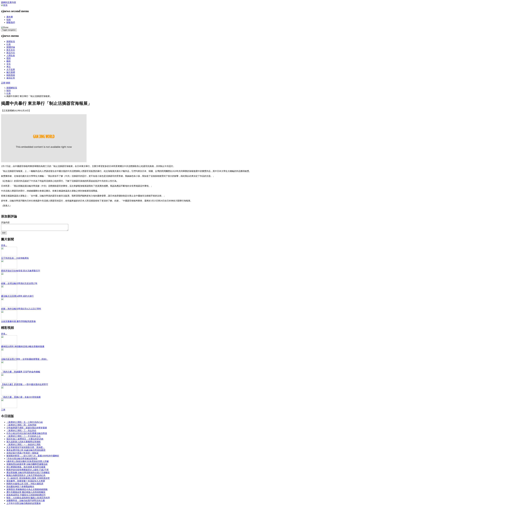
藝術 (8, 61)
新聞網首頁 (11, 88)
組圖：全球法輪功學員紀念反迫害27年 (19, 283)
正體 (3, 83)
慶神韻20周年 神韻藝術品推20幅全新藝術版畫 (22, 346)
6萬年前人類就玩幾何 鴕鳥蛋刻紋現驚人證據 (27, 461)
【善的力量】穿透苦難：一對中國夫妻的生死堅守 (24, 384)
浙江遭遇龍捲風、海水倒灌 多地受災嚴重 (25, 467)
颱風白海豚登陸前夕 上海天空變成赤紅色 (25, 475)
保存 (4, 233)
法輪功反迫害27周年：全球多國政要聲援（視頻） (24, 359)
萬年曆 (9, 17)
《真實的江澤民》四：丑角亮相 (21, 425)
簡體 (8, 83)
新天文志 (10, 50)
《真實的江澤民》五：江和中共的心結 (24, 422)
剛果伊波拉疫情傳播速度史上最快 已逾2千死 (27, 470)
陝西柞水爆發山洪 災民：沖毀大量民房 (24, 484)
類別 (8, 90)
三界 (3, 410)
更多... (4, 245)
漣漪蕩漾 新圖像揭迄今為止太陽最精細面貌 (27, 489)
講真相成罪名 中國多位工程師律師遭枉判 (25, 495)
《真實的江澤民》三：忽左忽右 (21, 430)
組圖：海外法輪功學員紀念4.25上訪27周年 (21, 309)
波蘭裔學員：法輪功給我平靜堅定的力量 (25, 500)
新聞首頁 (10, 41)
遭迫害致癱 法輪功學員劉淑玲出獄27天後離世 (28, 472)
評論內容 (5, 222)
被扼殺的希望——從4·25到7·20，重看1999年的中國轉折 (32, 456)
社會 (8, 44)
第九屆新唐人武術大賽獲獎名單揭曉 (23, 442)
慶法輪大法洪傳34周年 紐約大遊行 (17, 296)
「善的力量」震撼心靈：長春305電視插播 (21, 397)
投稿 (8, 20)
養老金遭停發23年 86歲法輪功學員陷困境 (25, 450)
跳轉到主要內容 (8, 2)
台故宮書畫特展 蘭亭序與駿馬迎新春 (18, 321)
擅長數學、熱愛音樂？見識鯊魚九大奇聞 (25, 481)
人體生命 (10, 55)
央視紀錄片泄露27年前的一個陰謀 (22, 453)
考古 (8, 67)
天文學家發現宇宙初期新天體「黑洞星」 (25, 447)
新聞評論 (10, 47)
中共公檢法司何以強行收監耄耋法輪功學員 (26, 433)
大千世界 (10, 69)
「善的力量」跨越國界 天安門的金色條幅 (20, 372)
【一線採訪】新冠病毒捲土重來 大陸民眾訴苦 (28, 478)
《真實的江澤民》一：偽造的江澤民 (23, 444)
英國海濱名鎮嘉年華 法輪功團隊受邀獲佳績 (27, 464)
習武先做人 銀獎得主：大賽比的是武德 (24, 439)
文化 (8, 64)
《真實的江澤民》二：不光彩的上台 (23, 436)
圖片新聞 (10, 72)
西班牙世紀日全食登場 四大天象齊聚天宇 (20, 271)
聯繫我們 (10, 22)
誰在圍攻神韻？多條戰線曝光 (20, 486)
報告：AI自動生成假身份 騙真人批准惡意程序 (28, 498)
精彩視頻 (10, 75)
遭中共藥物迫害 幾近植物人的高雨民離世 (25, 492)
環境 (8, 58)
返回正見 (10, 78)
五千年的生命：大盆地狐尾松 (15, 258)
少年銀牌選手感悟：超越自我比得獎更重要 (26, 428)
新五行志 (10, 53)
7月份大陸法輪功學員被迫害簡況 (21, 458)
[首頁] (4, 5)
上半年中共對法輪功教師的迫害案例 (23, 503)
